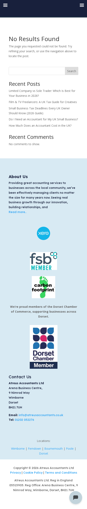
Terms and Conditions (61, 472)
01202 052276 (24, 420)
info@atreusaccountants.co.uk (41, 415)
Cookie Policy (33, 472)
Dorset (43, 453)
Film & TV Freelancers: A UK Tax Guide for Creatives (43, 102)
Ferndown (34, 448)
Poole (70, 448)
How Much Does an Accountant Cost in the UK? (40, 125)
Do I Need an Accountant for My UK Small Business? (43, 119)
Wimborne (18, 448)
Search (71, 71)
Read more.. (17, 212)
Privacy (16, 472)
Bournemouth (53, 448)
